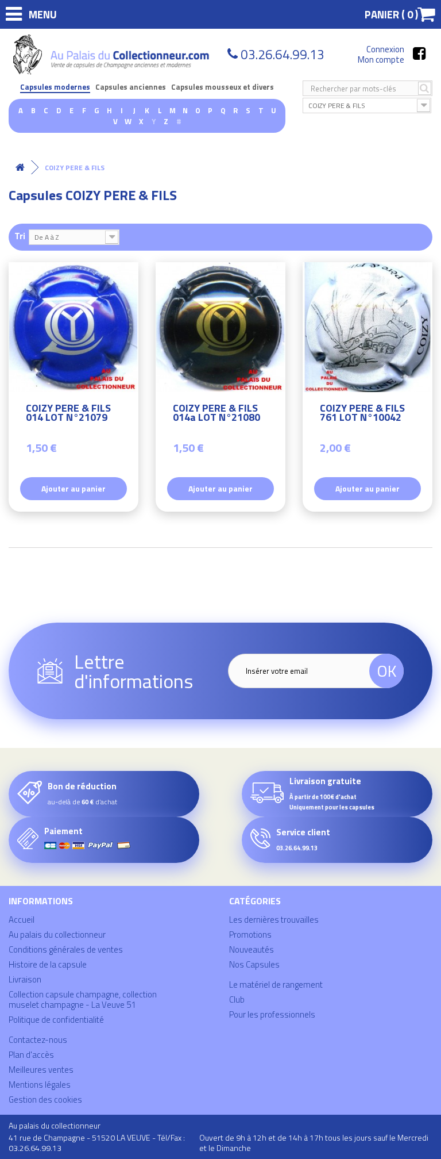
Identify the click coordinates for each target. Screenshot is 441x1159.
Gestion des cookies (45, 1099)
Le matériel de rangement (276, 984)
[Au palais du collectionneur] (112, 54)
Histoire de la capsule (48, 964)
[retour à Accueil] (20, 167)
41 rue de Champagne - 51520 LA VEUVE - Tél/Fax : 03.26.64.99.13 (97, 1142)
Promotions (250, 934)
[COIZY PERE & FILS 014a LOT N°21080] (220, 327)
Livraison (25, 979)
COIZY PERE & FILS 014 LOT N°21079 (68, 414)
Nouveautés (251, 949)
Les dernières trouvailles (274, 919)
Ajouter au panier (73, 488)
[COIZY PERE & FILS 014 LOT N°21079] (73, 327)
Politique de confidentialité (56, 1019)
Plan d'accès (31, 1054)
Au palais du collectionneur (57, 934)
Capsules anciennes (130, 87)
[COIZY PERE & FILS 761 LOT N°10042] (367, 327)
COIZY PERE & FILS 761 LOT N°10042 (362, 414)
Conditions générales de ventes (66, 949)
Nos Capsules (254, 964)
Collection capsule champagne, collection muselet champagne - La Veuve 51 (83, 999)
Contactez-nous (38, 1039)
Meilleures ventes (41, 1069)
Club (237, 999)
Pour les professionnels (272, 1014)
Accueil (21, 919)
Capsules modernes (55, 87)
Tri (19, 235)
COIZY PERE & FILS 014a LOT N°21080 (216, 414)
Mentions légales (40, 1084)
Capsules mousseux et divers (222, 87)
